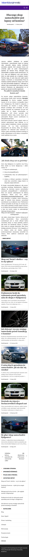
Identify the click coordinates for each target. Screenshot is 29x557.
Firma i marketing (6, 520)
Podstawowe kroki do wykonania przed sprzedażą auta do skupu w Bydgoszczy (13, 295)
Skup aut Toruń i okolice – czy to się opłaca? (14, 260)
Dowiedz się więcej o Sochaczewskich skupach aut (14, 402)
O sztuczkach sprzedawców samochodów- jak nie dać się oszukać (13, 367)
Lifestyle (3, 524)
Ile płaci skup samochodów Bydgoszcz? (13, 436)
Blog (2, 512)
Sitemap (3, 540)
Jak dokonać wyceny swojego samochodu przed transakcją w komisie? (14, 331)
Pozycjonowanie (5, 533)
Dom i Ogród (4, 516)
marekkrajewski (10, 24)
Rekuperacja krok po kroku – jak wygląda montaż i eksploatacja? (12, 492)
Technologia (4, 537)
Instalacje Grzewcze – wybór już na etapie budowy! (12, 486)
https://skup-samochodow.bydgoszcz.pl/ (12, 196)
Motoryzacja (4, 529)
